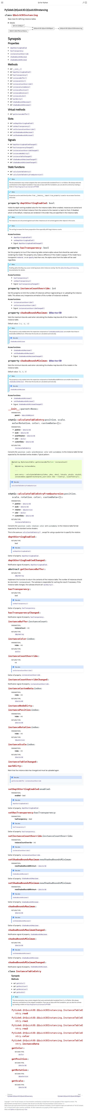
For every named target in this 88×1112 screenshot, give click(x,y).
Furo (26, 1109)
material (20, 257)
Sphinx (12, 1109)
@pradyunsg (20, 1109)
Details (12, 22)
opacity (31, 257)
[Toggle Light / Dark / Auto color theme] (83, 2)
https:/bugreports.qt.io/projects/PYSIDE (27, 187)
